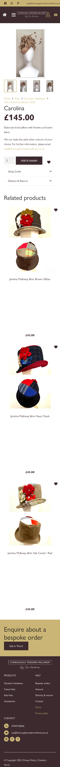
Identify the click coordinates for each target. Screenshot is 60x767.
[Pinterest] (18, 3)
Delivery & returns (44, 695)
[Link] (32, 14)
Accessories (9, 701)
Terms (38, 707)
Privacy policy (41, 713)
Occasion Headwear (35, 98)
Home (7, 98)
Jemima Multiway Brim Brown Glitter (30, 279)
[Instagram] (11, 3)
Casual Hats (9, 689)
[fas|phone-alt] (8, 725)
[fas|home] (5, 14)
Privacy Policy (29, 760)
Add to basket (29, 160)
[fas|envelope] (8, 732)
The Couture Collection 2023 (19, 102)
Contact (39, 701)
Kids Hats (8, 695)
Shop (17, 98)
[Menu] (14, 15)
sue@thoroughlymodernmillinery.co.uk (24, 149)
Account (39, 689)
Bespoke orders (42, 683)
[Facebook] (5, 3)
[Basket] (56, 15)
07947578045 (18, 726)
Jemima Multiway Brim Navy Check (30, 416)
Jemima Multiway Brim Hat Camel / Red (30, 553)
